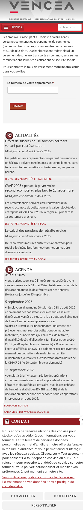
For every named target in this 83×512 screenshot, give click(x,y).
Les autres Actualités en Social (25, 259)
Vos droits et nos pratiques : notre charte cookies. (38, 477)
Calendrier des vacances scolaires (26, 412)
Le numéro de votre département (30, 83)
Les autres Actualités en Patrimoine (28, 179)
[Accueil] (41, 10)
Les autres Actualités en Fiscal (25, 224)
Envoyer (18, 106)
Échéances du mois (16, 405)
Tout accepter (23, 496)
